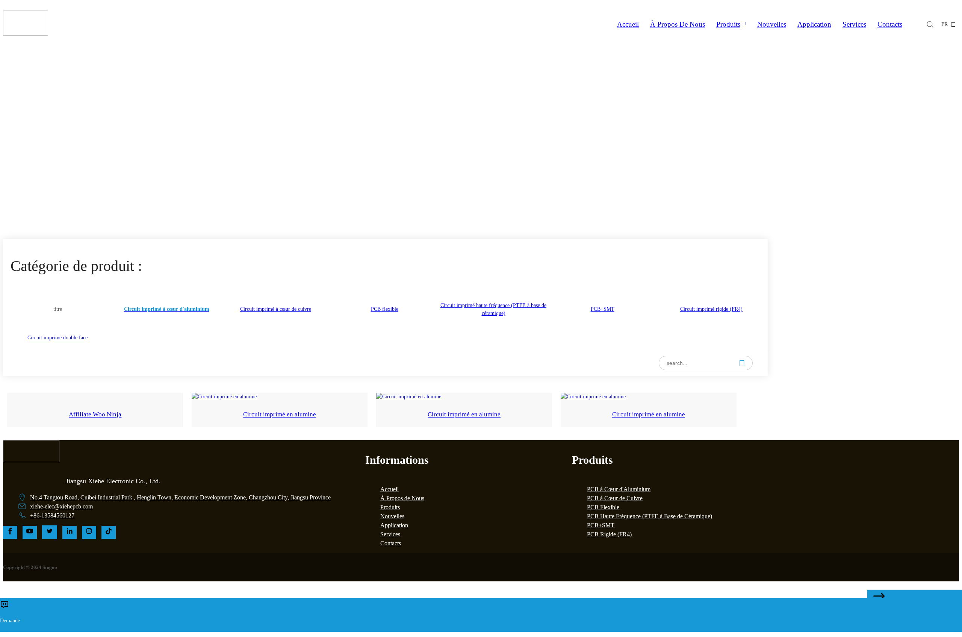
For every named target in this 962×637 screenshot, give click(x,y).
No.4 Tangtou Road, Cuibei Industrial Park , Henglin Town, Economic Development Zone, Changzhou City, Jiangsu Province (180, 497)
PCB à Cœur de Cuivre (615, 498)
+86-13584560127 (52, 515)
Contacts (889, 24)
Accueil (628, 24)
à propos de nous (677, 24)
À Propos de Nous (402, 498)
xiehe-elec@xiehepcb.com (61, 506)
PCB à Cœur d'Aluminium (618, 489)
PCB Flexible (603, 507)
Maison (424, 178)
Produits (728, 24)
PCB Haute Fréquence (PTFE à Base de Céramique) (649, 516)
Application (814, 24)
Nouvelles (771, 24)
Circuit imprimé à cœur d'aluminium (506, 178)
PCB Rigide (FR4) (609, 534)
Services (854, 24)
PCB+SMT (600, 525)
